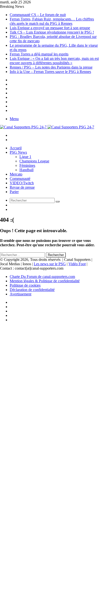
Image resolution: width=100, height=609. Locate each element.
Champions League (34, 161)
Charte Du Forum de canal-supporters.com (42, 276)
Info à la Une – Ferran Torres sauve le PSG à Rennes (50, 72)
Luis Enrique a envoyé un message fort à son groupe (50, 28)
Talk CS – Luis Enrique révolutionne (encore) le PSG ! (52, 32)
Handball (26, 170)
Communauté (20, 179)
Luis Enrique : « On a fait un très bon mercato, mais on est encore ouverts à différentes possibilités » (54, 60)
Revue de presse (22, 187)
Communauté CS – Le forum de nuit (38, 15)
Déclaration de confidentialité (32, 290)
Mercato (16, 174)
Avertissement (20, 294)
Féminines (27, 165)
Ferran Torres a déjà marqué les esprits (39, 54)
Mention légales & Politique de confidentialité (45, 281)
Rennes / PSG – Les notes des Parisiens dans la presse (51, 67)
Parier (14, 192)
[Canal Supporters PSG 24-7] (47, 127)
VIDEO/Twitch (22, 183)
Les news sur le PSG (50, 264)
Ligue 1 (25, 157)
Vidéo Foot (77, 264)
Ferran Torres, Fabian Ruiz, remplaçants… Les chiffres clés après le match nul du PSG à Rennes (52, 21)
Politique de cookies (25, 285)
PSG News (18, 152)
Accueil (16, 148)
